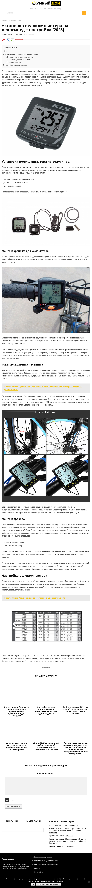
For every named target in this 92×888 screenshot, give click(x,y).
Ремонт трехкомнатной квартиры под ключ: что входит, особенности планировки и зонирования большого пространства (75, 748)
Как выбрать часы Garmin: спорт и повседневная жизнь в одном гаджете (46, 710)
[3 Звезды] (46, 667)
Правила (37, 868)
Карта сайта (38, 872)
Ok (33, 884)
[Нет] (89, 882)
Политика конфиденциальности (46, 861)
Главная (4, 20)
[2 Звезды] (44, 667)
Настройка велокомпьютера (16, 65)
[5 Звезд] (50, 667)
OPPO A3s (69, 836)
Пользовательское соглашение (46, 864)
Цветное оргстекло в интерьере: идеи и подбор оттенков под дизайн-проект (16, 746)
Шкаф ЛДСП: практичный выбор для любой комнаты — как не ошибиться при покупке (46, 746)
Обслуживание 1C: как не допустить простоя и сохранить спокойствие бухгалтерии (67, 841)
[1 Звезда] (42, 667)
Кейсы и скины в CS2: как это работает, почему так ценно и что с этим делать (76, 710)
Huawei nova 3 (73, 825)
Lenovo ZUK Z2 (69, 846)
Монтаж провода (15, 62)
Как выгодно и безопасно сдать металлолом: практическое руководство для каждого (16, 711)
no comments (30, 34)
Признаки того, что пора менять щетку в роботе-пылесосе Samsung (67, 830)
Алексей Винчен (7, 35)
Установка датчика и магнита (19, 60)
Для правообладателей (43, 857)
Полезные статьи (15, 20)
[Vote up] (12, 40)
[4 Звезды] (48, 667)
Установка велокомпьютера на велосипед (21, 54)
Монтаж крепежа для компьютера (21, 57)
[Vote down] (8, 40)
